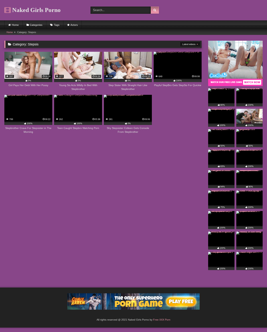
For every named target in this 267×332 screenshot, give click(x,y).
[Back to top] (256, 321)
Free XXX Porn (161, 319)
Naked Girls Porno (36, 10)
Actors (74, 24)
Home (15, 24)
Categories (36, 24)
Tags (56, 24)
